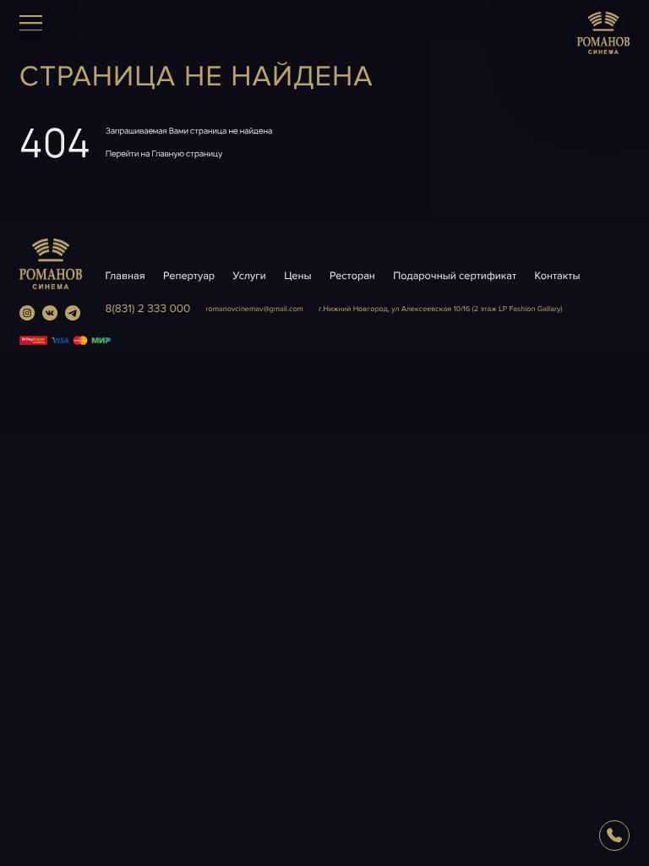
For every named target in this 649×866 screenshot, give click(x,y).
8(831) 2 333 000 (148, 309)
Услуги (249, 275)
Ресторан (352, 275)
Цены (297, 275)
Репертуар (189, 275)
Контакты (558, 275)
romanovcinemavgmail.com (254, 309)
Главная (125, 275)
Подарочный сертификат (454, 275)
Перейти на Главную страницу (164, 153)
